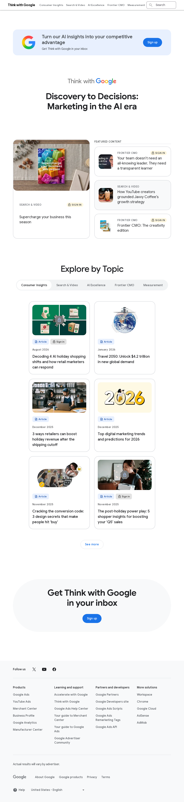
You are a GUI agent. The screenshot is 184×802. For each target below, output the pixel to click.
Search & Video (75, 5)
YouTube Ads (22, 702)
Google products (71, 777)
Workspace (144, 694)
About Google (45, 777)
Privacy (92, 777)
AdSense (143, 716)
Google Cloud (146, 709)
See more (92, 544)
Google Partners (107, 694)
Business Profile (23, 716)
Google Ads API (106, 727)
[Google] (19, 777)
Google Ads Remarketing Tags (108, 718)
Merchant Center (25, 709)
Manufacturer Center (28, 730)
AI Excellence (96, 5)
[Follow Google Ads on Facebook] (54, 669)
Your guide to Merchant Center (70, 718)
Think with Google (67, 702)
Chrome (142, 702)
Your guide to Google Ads (69, 729)
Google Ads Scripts (109, 709)
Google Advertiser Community (67, 740)
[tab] (34, 285)
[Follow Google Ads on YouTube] (44, 669)
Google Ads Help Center (71, 709)
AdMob (142, 723)
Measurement (136, 5)
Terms (105, 777)
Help (22, 790)
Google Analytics (25, 723)
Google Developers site (112, 702)
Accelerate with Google (71, 694)
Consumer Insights (51, 5)
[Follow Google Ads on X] (34, 669)
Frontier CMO (116, 5)
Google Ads (21, 694)
